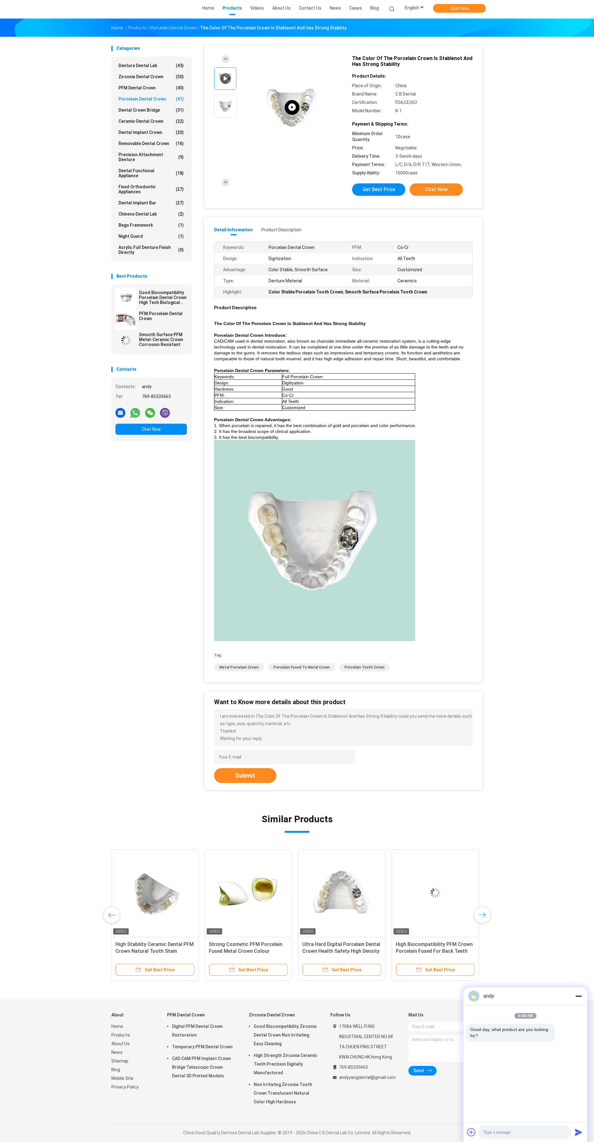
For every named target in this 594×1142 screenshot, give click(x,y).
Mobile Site (122, 1078)
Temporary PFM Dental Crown (202, 1046)
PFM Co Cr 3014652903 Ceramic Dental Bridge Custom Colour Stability (339, 951)
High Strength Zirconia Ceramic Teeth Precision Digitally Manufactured (285, 1064)
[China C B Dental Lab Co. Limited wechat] (150, 412)
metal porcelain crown (239, 667)
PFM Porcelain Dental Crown (161, 316)
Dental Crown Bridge (151, 110)
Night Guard (151, 236)
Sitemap (119, 1061)
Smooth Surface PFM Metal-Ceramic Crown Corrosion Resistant (161, 339)
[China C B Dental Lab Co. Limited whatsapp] (135, 412)
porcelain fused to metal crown (301, 667)
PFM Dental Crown (151, 87)
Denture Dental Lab (151, 65)
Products (120, 1035)
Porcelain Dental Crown (151, 98)
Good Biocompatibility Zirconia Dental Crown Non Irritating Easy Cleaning (285, 1035)
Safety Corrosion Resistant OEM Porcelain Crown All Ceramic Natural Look (152, 951)
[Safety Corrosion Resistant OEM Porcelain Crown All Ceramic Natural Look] (155, 892)
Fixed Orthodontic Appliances (151, 189)
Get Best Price (379, 189)
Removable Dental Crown (151, 143)
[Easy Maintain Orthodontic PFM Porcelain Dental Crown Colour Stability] (435, 892)
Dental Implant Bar (151, 202)
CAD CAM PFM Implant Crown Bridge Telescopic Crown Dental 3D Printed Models (201, 1067)
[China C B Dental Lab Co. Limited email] (120, 412)
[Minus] (578, 996)
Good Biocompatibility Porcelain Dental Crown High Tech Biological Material (163, 297)
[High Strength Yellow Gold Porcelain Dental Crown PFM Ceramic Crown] (248, 892)
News (117, 1052)
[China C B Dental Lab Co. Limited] (135, 9)
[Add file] (471, 1132)
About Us (120, 1043)
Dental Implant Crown (151, 132)
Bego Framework (151, 225)
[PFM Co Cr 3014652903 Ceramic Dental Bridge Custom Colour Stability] (342, 892)
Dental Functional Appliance (151, 173)
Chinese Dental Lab (151, 214)
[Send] (578, 1132)
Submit (245, 775)
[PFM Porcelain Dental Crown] (125, 319)
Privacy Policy (125, 1086)
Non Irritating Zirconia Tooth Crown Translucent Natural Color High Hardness (283, 1093)
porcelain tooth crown (365, 667)
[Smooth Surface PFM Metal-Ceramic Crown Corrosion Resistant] (125, 340)
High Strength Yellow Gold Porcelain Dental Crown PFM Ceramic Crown (241, 951)
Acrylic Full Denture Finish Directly (151, 250)
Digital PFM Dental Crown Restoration (197, 1030)
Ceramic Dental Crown (151, 121)
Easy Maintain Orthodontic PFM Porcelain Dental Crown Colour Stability (432, 951)
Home (117, 1026)
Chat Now (459, 8)
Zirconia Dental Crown (151, 76)
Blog (115, 1069)
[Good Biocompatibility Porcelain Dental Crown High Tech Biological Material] (125, 298)
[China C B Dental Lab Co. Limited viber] (165, 412)
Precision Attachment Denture (151, 157)
